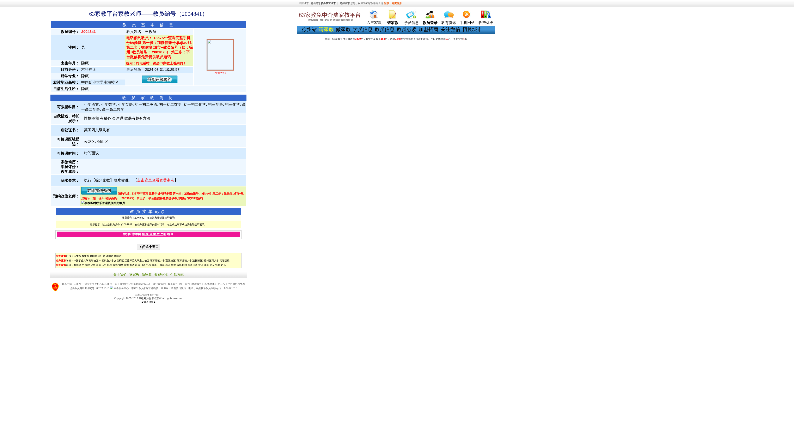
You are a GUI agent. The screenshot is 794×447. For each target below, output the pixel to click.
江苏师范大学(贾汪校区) (163, 260)
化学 (92, 265)
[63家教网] (330, 21)
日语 (143, 265)
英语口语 (193, 265)
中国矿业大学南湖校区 (86, 260)
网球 (137, 265)
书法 (131, 265)
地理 (109, 265)
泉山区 (93, 256)
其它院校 (225, 260)
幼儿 (223, 265)
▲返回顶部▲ (148, 301)
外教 (217, 265)
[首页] (374, 13)
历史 (104, 265)
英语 (98, 265)
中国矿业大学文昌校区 (111, 260)
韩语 (167, 265)
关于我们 (120, 274)
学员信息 (411, 23)
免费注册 (397, 3)
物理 (87, 265)
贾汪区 (101, 256)
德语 (206, 265)
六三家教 (374, 23)
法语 (200, 265)
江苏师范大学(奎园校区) (190, 260)
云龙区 (77, 256)
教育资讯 (448, 23)
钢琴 (120, 265)
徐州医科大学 (211, 260)
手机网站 (467, 23)
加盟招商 (428, 29)
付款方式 (177, 274)
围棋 (184, 265)
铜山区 (109, 256)
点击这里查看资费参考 (155, 180)
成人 (211, 265)
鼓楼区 (85, 256)
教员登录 (430, 23)
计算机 (161, 265)
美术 (126, 265)
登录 (386, 3)
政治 (115, 265)
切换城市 (472, 29)
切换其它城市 (328, 3)
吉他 (179, 265)
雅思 (154, 265)
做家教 (343, 29)
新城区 (117, 256)
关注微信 (450, 29)
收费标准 (485, 23)
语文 (81, 265)
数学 (76, 265)
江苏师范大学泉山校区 (136, 260)
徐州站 (309, 29)
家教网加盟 (145, 298)
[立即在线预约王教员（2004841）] (160, 82)
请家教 (134, 274)
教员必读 (406, 29)
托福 (148, 265)
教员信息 (385, 29)
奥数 (173, 265)
